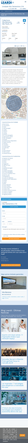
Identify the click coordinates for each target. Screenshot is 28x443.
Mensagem (4, 227)
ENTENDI (22, 435)
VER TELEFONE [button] (14, 206)
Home (2, 11)
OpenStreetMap (19, 118)
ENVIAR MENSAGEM (14, 238)
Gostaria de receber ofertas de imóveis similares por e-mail (14, 235)
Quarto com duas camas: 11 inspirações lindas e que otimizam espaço (12, 337)
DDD (3, 221)
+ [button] (3, 90)
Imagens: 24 (18, 45)
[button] (3, 54)
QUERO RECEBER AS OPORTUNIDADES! (11, 265)
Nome (3, 210)
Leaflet (14, 118)
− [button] (3, 92)
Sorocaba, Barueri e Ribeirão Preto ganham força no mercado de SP (12, 361)
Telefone (10, 221)
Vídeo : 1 (24, 45)
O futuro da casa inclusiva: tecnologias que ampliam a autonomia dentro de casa (12, 410)
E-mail (3, 216)
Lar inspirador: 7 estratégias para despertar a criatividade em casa (13, 385)
